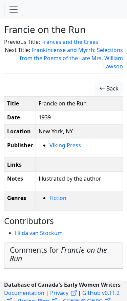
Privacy (59, 293)
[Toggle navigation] (13, 9)
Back (112, 88)
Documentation (24, 293)
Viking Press (65, 145)
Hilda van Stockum (39, 233)
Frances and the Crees (69, 42)
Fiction (57, 198)
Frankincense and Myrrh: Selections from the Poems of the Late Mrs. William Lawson (71, 58)
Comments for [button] (58, 254)
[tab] (63, 256)
